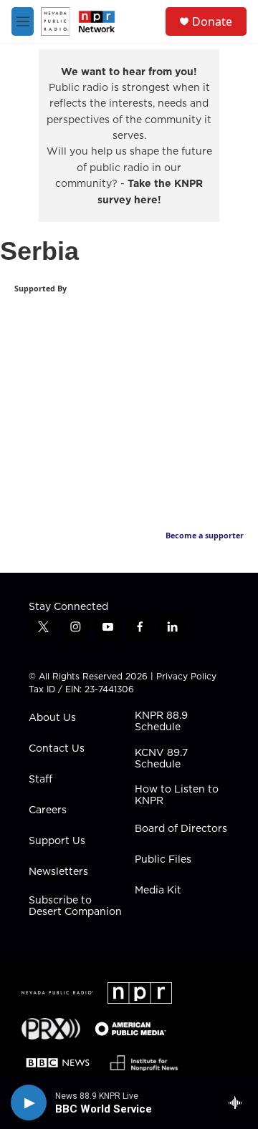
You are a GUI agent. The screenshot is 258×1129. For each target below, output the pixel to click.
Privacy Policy (186, 676)
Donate (212, 21)
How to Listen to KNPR (177, 795)
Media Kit (158, 890)
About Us (52, 718)
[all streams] (239, 1102)
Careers (48, 810)
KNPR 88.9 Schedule (161, 721)
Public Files (163, 860)
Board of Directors (181, 829)
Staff (40, 779)
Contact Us (57, 749)
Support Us (57, 841)
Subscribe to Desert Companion (75, 906)
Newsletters (58, 872)
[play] (28, 1102)
